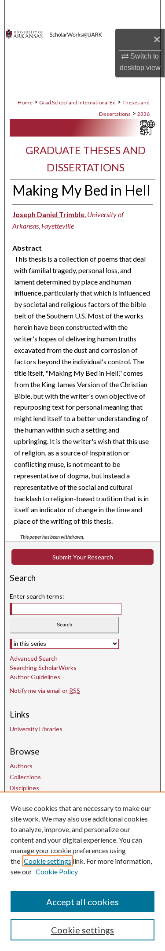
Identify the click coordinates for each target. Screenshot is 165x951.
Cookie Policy (57, 871)
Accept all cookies (82, 901)
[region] (82, 871)
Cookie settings (47, 861)
